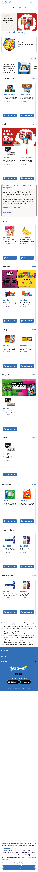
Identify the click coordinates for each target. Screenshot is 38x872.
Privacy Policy (7, 848)
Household (6, 484)
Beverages (6, 266)
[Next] (35, 58)
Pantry (4, 329)
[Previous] (31, 58)
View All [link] (34, 78)
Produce (5, 221)
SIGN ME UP (7, 212)
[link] (6, 2)
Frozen (4, 438)
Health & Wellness (9, 575)
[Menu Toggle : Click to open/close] (35, 3)
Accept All (19, 865)
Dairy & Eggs (6, 375)
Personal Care (7, 530)
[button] (10, 93)
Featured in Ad (7, 78)
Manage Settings (19, 863)
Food (3, 124)
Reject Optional (19, 868)
